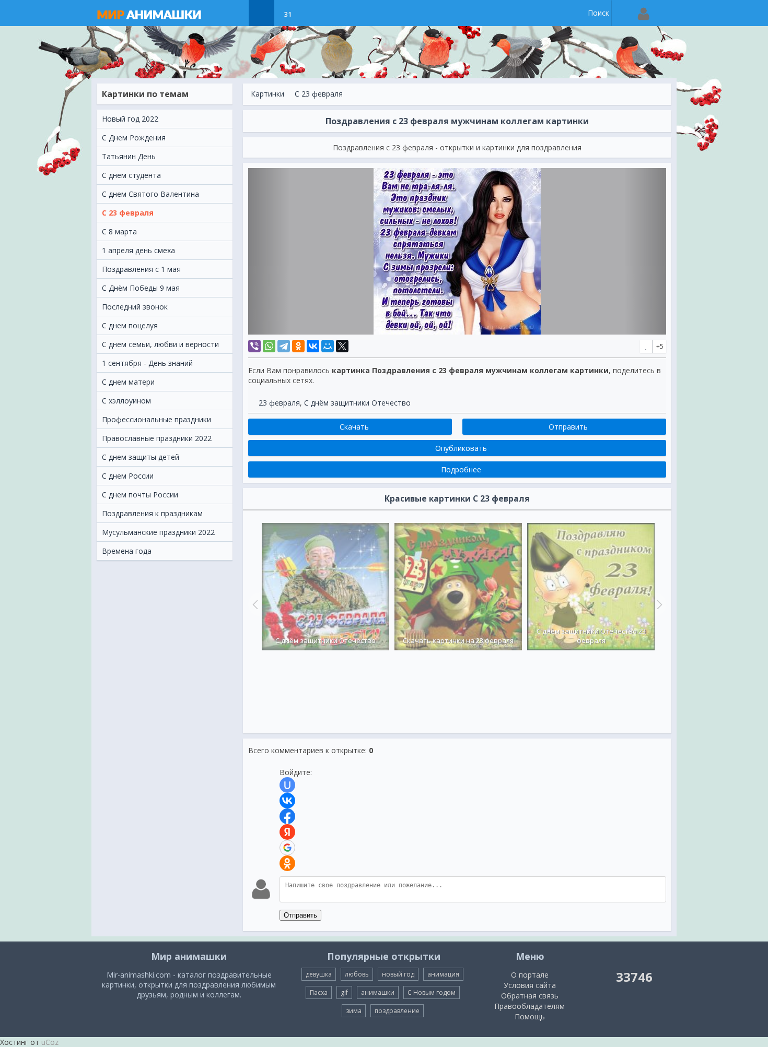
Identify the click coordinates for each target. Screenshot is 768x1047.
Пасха (319, 992)
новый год (398, 974)
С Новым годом (432, 992)
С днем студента (131, 175)
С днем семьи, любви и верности (160, 344)
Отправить (300, 915)
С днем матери (128, 382)
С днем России (128, 476)
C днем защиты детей (140, 457)
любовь (357, 974)
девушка (319, 974)
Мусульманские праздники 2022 (158, 532)
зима (354, 1010)
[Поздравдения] (314, 13)
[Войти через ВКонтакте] (287, 800)
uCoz (50, 1042)
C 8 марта (119, 231)
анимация (443, 974)
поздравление (397, 1010)
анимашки (377, 992)
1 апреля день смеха (138, 250)
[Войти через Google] (287, 847)
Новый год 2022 (130, 119)
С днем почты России (140, 494)
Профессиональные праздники (156, 419)
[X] (342, 346)
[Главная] (159, 13)
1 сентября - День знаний (147, 363)
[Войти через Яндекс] (287, 832)
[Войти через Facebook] (287, 816)
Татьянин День (129, 156)
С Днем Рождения (134, 137)
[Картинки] (261, 13)
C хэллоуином (126, 401)
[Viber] (254, 346)
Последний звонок (135, 307)
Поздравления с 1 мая (141, 269)
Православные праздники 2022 (157, 438)
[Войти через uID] (287, 785)
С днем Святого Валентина (150, 194)
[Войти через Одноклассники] (287, 863)
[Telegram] (283, 346)
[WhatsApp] (269, 346)
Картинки (267, 94)
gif (344, 992)
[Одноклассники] (298, 346)
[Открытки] (235, 13)
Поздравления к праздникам (152, 513)
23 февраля (279, 403)
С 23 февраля (128, 213)
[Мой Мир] (327, 346)
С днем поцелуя (130, 325)
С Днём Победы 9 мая (141, 288)
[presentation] (254, 604)
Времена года (127, 551)
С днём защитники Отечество (357, 403)
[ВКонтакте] (313, 346)
